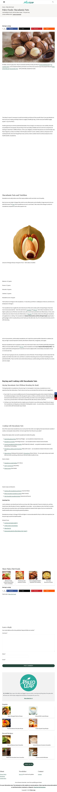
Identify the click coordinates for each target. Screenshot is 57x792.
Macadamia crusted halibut (10, 463)
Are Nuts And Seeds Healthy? (11, 523)
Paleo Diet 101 (7, 528)
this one (29, 314)
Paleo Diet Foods (10, 7)
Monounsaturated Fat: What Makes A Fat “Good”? (15, 531)
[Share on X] (55, 396)
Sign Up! (21, 774)
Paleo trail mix (7, 453)
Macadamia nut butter (9, 441)
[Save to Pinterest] (55, 398)
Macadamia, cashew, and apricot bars (13, 449)
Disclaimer (2, 776)
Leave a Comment (17, 14)
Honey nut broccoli (8, 465)
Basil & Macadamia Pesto (10, 439)
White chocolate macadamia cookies (12, 493)
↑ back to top (28, 764)
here (13, 204)
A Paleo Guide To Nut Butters (11, 525)
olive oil (35, 310)
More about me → (28, 698)
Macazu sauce (7, 468)
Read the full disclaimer (40, 787)
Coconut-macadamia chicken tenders (13, 444)
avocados (29, 310)
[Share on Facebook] (55, 393)
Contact (40, 774)
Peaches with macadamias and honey (13, 491)
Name (4, 654)
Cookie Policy (3, 778)
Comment (5, 633)
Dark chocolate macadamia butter (12, 496)
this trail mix (27, 453)
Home (3, 7)
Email (4, 659)
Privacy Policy (3, 774)
